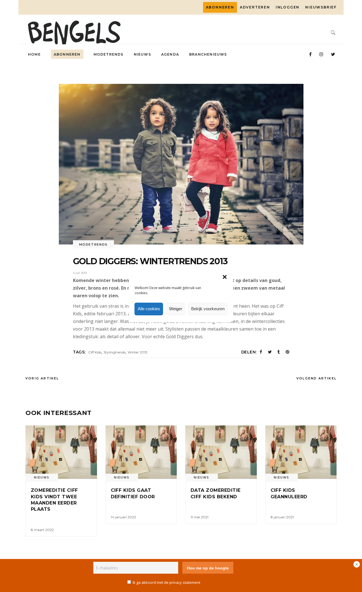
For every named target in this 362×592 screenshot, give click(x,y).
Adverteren (255, 7)
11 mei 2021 (199, 517)
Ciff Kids (94, 352)
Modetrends (93, 244)
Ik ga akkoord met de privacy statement (166, 582)
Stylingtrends (114, 352)
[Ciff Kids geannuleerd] (301, 452)
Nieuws (41, 477)
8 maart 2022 (42, 530)
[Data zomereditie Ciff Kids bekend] (221, 452)
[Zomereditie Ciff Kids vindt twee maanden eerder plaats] (61, 452)
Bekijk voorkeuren (208, 308)
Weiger (175, 308)
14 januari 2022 (123, 517)
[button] (225, 277)
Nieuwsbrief (321, 7)
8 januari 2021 (282, 517)
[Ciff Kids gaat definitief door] (141, 452)
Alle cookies (149, 308)
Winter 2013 (137, 352)
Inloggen (287, 7)
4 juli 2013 (80, 273)
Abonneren (220, 7)
